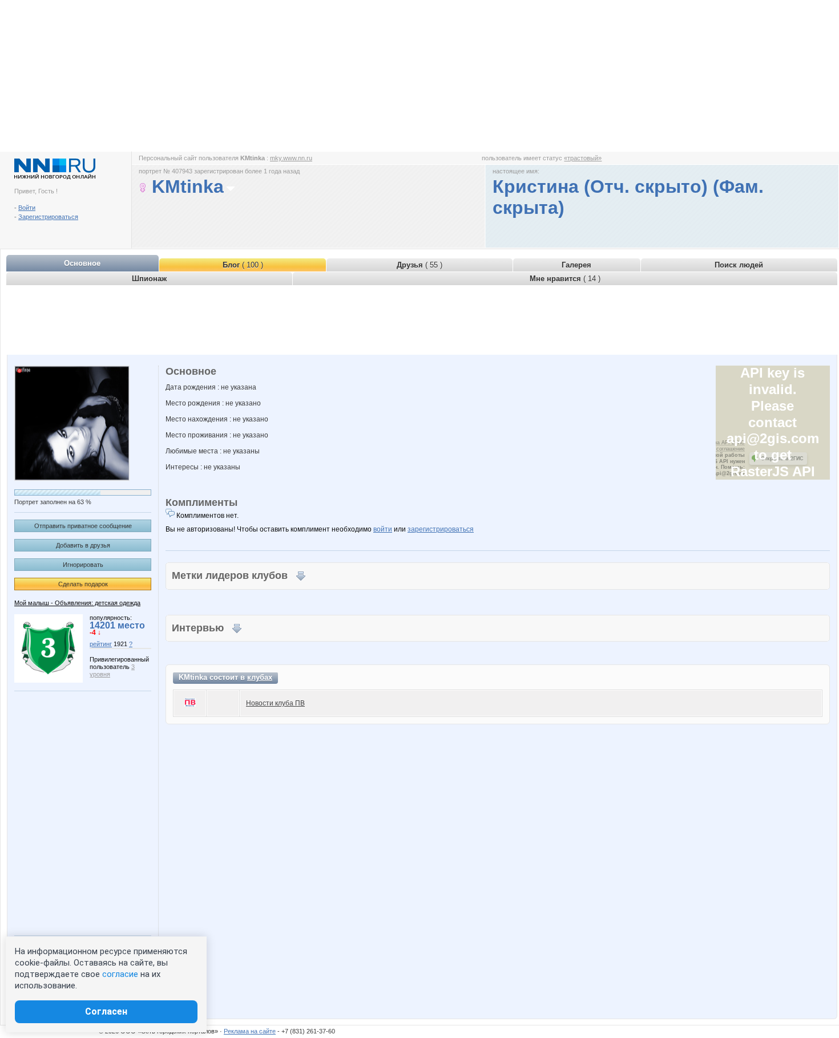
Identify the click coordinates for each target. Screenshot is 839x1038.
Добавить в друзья (83, 545)
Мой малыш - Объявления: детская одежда (77, 602)
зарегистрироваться (441, 529)
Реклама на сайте (250, 1031)
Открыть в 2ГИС (782, 458)
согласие (120, 974)
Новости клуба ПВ (275, 703)
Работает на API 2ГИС (717, 442)
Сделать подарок (83, 584)
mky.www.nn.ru (291, 158)
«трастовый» (583, 158)
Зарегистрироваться (48, 216)
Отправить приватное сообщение (83, 525)
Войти (26, 207)
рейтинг (101, 643)
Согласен (106, 1011)
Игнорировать (83, 564)
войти (382, 529)
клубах (259, 677)
